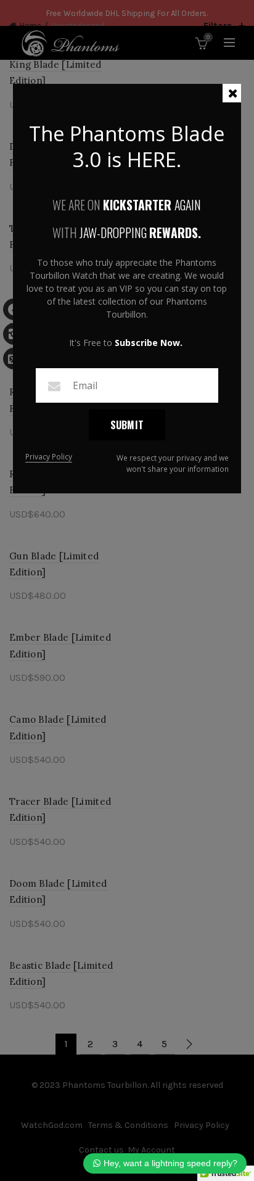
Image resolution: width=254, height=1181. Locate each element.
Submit (127, 425)
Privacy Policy (48, 457)
